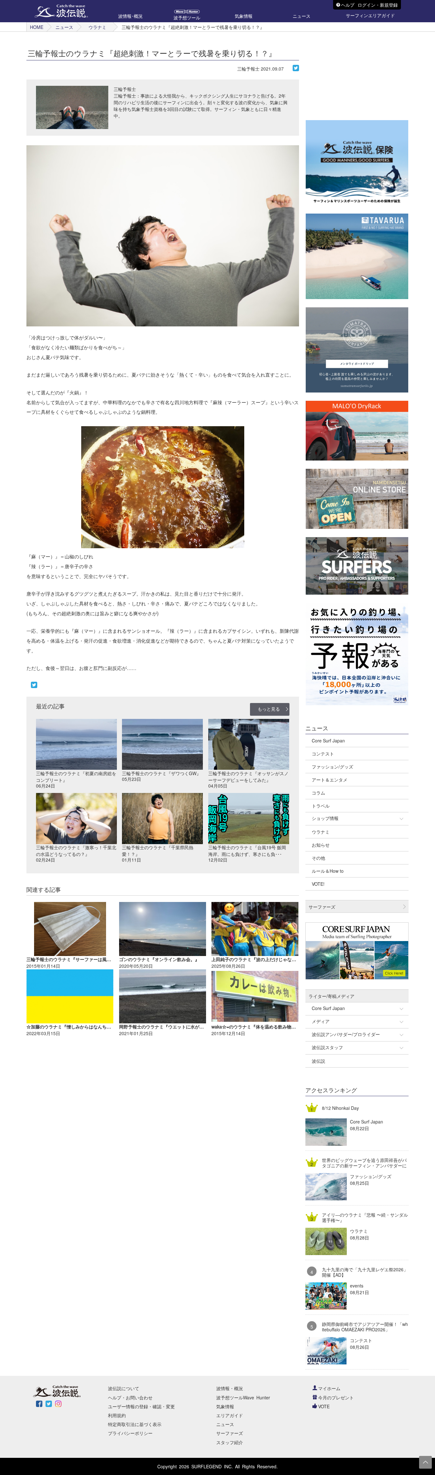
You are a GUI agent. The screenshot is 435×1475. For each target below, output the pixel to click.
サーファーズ (229, 1433)
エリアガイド (229, 1415)
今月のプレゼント (336, 1397)
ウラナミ (97, 27)
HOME (36, 27)
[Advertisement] (353, 72)
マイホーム (329, 1388)
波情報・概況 (229, 1388)
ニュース (64, 27)
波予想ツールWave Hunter (243, 1397)
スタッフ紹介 (229, 1442)
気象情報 (225, 1406)
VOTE (324, 1406)
